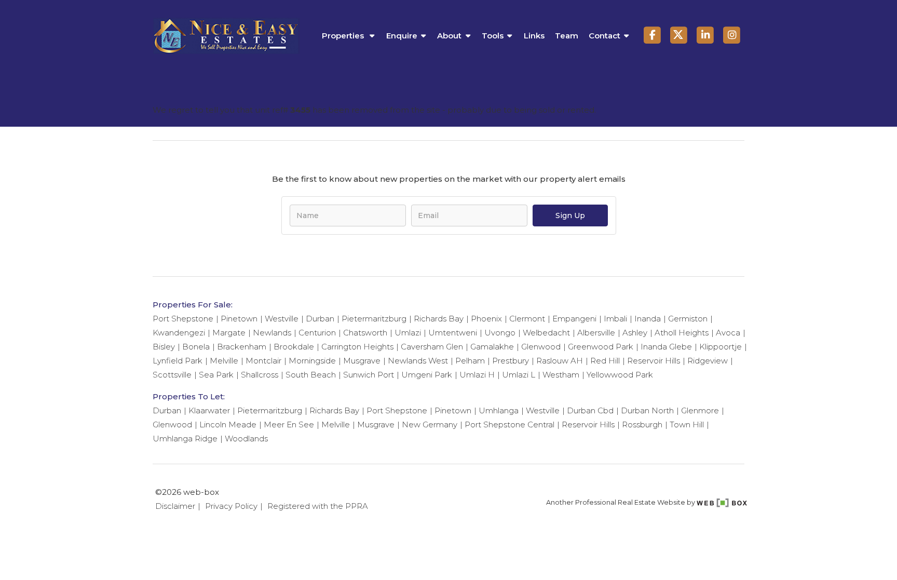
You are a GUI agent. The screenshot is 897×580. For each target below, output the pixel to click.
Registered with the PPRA (317, 506)
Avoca (728, 333)
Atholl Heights (682, 333)
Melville (224, 361)
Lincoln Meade (227, 424)
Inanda (647, 318)
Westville (281, 318)
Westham (560, 375)
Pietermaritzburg (374, 318)
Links (534, 36)
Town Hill (687, 424)
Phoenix (486, 318)
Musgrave (361, 361)
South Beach (311, 375)
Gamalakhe (492, 347)
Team (566, 36)
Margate (229, 333)
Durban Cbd (590, 410)
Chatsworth (365, 333)
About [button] (449, 36)
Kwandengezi (179, 333)
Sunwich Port (368, 375)
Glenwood (541, 347)
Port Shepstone (183, 318)
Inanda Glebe (666, 347)
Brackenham (241, 347)
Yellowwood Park (620, 375)
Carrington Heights (357, 347)
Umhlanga (499, 410)
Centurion (317, 333)
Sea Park (216, 375)
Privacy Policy (231, 506)
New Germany (429, 424)
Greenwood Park (600, 347)
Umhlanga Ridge (185, 438)
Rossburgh (642, 424)
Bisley (164, 347)
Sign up (570, 215)
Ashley (634, 333)
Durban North (647, 410)
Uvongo (499, 333)
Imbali (615, 318)
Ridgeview (707, 361)
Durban (320, 318)
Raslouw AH (559, 361)
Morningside (312, 361)
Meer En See (289, 424)
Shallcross (259, 375)
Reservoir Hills (653, 361)
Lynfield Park (177, 361)
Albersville (596, 333)
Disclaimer (175, 506)
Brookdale (294, 347)
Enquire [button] (401, 36)
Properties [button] (344, 36)
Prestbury (510, 361)
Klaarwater (209, 410)
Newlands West (418, 361)
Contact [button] (604, 36)
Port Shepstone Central (509, 424)
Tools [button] (493, 36)
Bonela (196, 347)
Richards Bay (439, 318)
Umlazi (408, 333)
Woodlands (246, 438)
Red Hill (605, 361)
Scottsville (172, 375)
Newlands (272, 333)
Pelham (470, 361)
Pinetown (239, 318)
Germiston (688, 318)
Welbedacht (546, 333)
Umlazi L (518, 375)
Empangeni (574, 318)
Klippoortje (720, 347)
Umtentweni (452, 333)
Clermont (527, 318)
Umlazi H (477, 375)
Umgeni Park (426, 375)
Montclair (263, 361)
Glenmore (700, 410)
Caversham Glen (432, 347)
